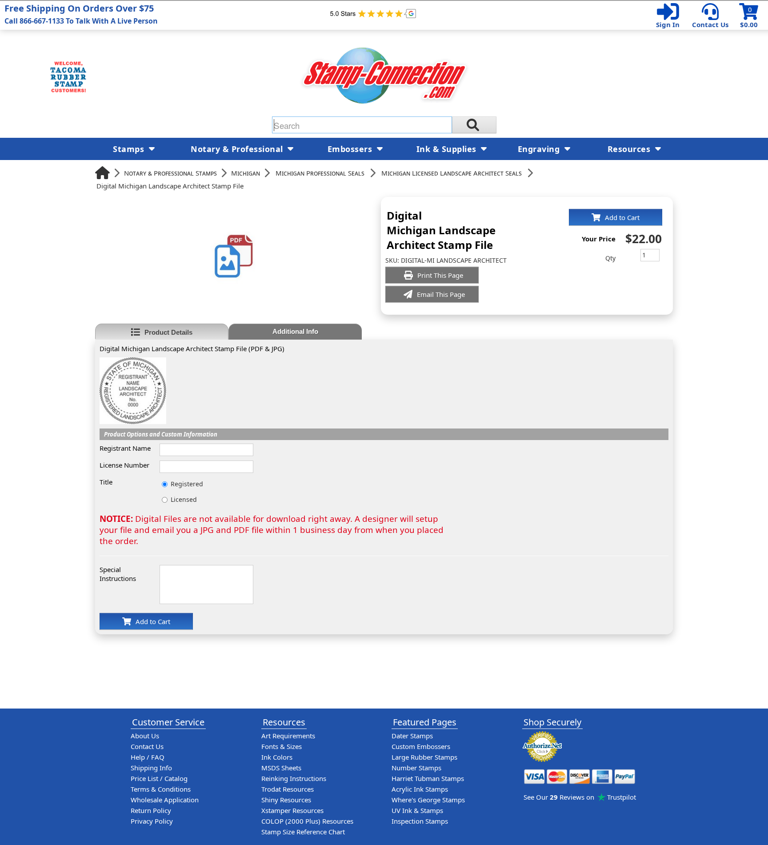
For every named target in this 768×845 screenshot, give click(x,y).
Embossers (351, 149)
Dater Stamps (412, 735)
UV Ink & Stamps (417, 810)
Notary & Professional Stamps (170, 172)
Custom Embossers (421, 746)
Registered (187, 484)
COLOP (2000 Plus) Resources (307, 821)
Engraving (540, 149)
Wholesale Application (165, 799)
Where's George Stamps (428, 799)
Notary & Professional (238, 149)
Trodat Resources (287, 789)
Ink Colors (276, 757)
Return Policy (151, 810)
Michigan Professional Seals (320, 172)
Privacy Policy (152, 821)
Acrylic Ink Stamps (420, 789)
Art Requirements (288, 735)
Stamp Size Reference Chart (303, 831)
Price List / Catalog (159, 778)
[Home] (102, 172)
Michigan (245, 172)
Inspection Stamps (420, 821)
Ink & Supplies (447, 149)
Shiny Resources (286, 799)
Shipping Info (151, 767)
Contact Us (710, 24)
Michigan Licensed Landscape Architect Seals (451, 172)
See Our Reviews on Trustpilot (580, 797)
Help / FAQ (147, 757)
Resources (630, 149)
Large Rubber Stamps (424, 757)
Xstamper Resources (292, 810)
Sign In (668, 24)
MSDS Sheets (281, 767)
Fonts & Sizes (281, 746)
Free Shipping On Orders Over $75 (81, 14)
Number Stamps (416, 767)
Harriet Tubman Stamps (428, 778)
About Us (145, 735)
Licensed (184, 499)
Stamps (130, 149)
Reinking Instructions (293, 778)
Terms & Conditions (161, 789)
